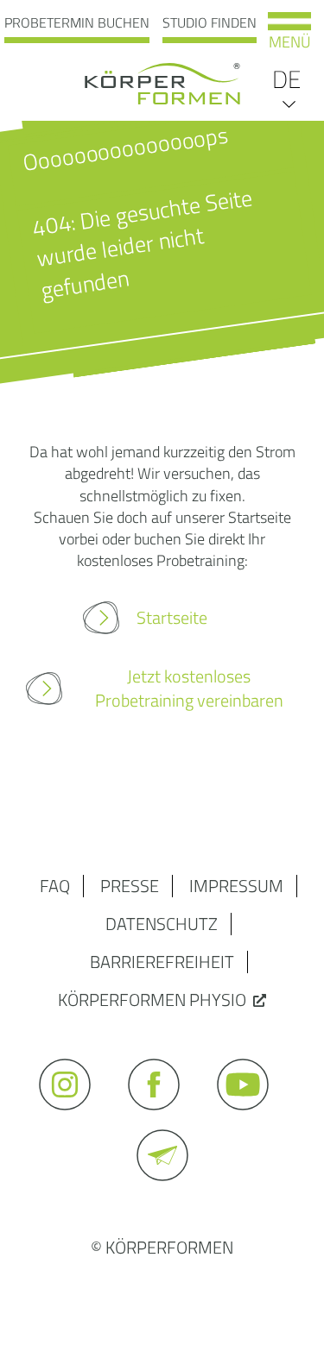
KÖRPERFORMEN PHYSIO (152, 999)
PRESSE (129, 885)
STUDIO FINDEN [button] (209, 22)
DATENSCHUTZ (161, 923)
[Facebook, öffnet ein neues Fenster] (162, 1117)
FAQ (55, 885)
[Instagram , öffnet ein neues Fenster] (73, 1117)
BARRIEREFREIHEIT (162, 961)
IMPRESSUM (236, 885)
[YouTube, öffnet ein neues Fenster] (251, 1117)
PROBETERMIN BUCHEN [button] (76, 22)
